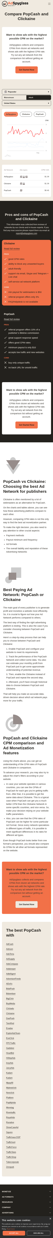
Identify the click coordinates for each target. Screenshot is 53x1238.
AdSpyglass (8, 177)
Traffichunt (10, 1142)
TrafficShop (11, 1157)
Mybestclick (11, 1088)
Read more (11, 1229)
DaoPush (10, 1018)
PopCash (7, 190)
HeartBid (10, 1053)
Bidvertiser (11, 994)
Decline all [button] (39, 1233)
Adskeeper (11, 969)
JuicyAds (10, 1068)
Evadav (9, 1028)
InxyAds (9, 1063)
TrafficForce (11, 1147)
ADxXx (9, 984)
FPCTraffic (11, 1043)
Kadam (9, 1073)
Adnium (9, 949)
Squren (9, 1132)
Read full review (12, 248)
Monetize (6, 1192)
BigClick (10, 999)
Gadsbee (10, 1048)
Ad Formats (7, 1197)
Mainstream (9, 97)
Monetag (10, 1107)
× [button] (50, 1219)
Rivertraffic (11, 1112)
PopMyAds (11, 1103)
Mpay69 (9, 1083)
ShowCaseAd (12, 1127)
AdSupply (10, 959)
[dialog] (26, 1227)
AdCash (9, 944)
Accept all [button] (13, 1233)
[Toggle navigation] (49, 4)
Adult (31, 97)
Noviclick (10, 1093)
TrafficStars (11, 1152)
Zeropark (10, 1167)
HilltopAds (10, 1058)
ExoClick (10, 1038)
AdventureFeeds (13, 979)
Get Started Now (26, 70)
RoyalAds (10, 1117)
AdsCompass (12, 964)
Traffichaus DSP (13, 1137)
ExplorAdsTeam (13, 1033)
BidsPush (10, 989)
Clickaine (7, 184)
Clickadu (10, 1008)
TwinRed (10, 1023)
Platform (9, 1098)
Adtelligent (11, 974)
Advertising (8, 1213)
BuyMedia (10, 1003)
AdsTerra (10, 954)
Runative (10, 1122)
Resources (7, 1202)
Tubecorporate (12, 1162)
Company (6, 1207)
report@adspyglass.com (26, 233)
